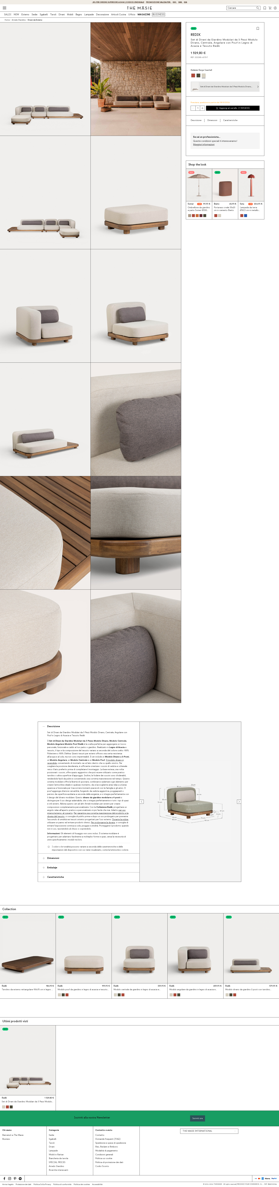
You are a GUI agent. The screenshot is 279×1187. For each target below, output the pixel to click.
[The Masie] (139, 8)
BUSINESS (158, 14)
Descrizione (196, 120)
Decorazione (102, 14)
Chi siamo (7, 1130)
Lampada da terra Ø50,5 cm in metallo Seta (249, 210)
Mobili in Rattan (56, 1154)
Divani (62, 14)
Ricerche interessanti (58, 1170)
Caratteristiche (230, 120)
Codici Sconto (102, 1166)
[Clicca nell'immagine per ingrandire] (190, 801)
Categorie (54, 1130)
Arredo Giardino (56, 1166)
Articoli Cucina (118, 14)
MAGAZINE (144, 14)
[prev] (144, 801)
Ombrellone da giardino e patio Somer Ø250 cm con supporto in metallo (199, 211)
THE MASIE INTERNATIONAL (197, 1131)
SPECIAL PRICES (57, 1162)
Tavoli (53, 14)
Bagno (79, 14)
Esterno (25, 14)
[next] (236, 801)
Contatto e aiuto (103, 1130)
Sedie (34, 14)
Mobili (70, 14)
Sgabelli (44, 14)
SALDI (7, 14)
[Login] (275, 8)
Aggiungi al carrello (234, 108)
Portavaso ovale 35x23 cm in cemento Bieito (224, 209)
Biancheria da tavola (58, 1158)
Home (7, 20)
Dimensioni (212, 120)
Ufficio (131, 14)
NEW (16, 14)
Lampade (89, 14)
